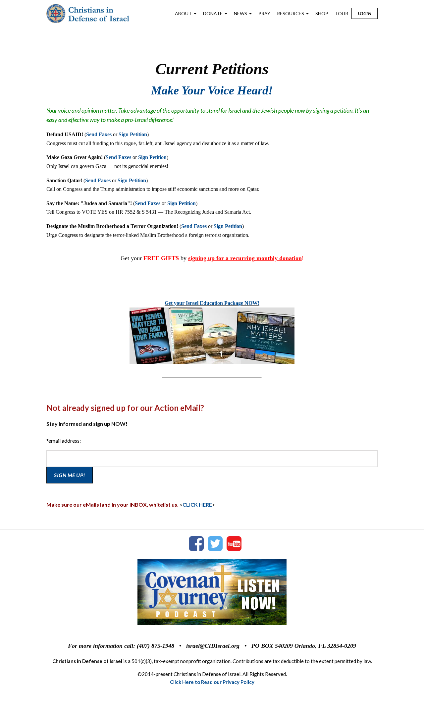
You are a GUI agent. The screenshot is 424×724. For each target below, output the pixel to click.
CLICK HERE (197, 504)
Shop (321, 13)
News (240, 13)
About (183, 13)
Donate (213, 13)
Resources (290, 13)
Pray (264, 13)
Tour (341, 13)
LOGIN (365, 13)
